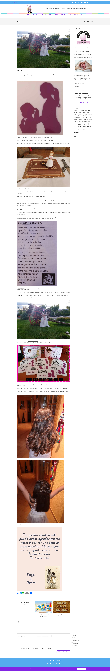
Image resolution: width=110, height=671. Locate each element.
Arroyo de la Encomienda (80, 112)
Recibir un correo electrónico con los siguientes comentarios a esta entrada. (35, 648)
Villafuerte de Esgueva (80, 134)
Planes (41, 14)
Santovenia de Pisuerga (82, 126)
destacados (88, 115)
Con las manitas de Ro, (33, 341)
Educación (55, 14)
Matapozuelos (79, 121)
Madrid (75, 121)
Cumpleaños (34, 14)
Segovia (89, 126)
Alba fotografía (21, 288)
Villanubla (86, 134)
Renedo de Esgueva (87, 124)
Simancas (78, 128)
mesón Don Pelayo (21, 295)
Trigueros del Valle (78, 129)
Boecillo (89, 112)
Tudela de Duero (86, 130)
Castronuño (76, 115)
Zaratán (75, 136)
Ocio (46, 14)
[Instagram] (78, 2)
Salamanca (75, 126)
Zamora (90, 134)
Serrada (75, 128)
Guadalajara (87, 117)
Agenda (27, 14)
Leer (50, 14)
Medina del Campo (86, 121)
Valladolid (78, 132)
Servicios (76, 14)
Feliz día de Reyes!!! (25, 602)
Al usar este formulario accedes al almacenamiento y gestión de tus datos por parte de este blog (75, 640)
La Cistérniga (79, 119)
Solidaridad (63, 14)
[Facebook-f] (72, 2)
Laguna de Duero (86, 119)
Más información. (73, 668)
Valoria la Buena (85, 132)
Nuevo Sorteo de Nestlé (43, 614)
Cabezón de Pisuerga (82, 114)
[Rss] (87, 2)
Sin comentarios (58, 75)
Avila (87, 112)
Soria (81, 128)
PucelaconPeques (22, 75)
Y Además (82, 14)
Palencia (84, 123)
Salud (69, 14)
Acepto (78, 668)
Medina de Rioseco (78, 123)
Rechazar (83, 668)
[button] (92, 2)
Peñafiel (79, 124)
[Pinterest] (81, 2)
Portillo (82, 124)
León (92, 119)
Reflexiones (43, 75)
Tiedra (83, 128)
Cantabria (90, 114)
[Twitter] (75, 2)
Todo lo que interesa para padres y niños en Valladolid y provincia (66, 8)
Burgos (75, 114)
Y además (50, 75)
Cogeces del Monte (82, 115)
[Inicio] (84, 21)
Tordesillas (87, 128)
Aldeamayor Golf (87, 110)
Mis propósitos (61, 614)
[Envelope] (84, 2)
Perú (77, 124)
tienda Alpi (21, 292)
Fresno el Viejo (80, 117)
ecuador (75, 117)
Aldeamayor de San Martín (79, 110)
